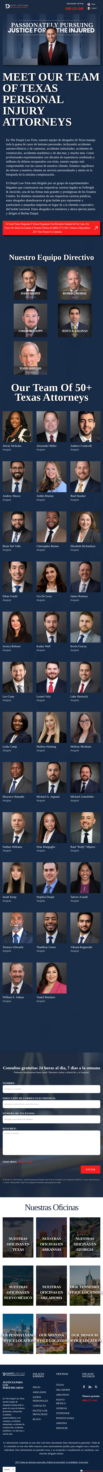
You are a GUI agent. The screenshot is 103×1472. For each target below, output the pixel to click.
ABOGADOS (39, 1392)
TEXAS (60, 1384)
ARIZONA (61, 1423)
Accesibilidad (72, 1462)
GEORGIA (61, 1408)
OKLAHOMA (63, 1389)
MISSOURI (62, 1428)
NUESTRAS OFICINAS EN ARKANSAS (51, 1244)
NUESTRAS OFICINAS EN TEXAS (18, 1244)
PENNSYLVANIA (65, 1418)
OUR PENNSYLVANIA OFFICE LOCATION (18, 1338)
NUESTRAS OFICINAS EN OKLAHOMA (51, 1292)
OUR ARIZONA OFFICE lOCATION (51, 1338)
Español (7, 1469)
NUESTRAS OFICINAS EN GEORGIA (85, 1244)
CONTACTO (39, 1405)
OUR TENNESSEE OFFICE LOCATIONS (85, 1289)
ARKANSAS (62, 1394)
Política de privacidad (55, 1462)
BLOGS (37, 1419)
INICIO (36, 1387)
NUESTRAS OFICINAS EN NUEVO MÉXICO (18, 1292)
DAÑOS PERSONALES (40, 1399)
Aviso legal (83, 1462)
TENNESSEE (63, 1413)
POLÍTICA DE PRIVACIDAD (40, 1412)
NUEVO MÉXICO (61, 1401)
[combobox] (9, 1469)
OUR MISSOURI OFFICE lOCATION (85, 1338)
